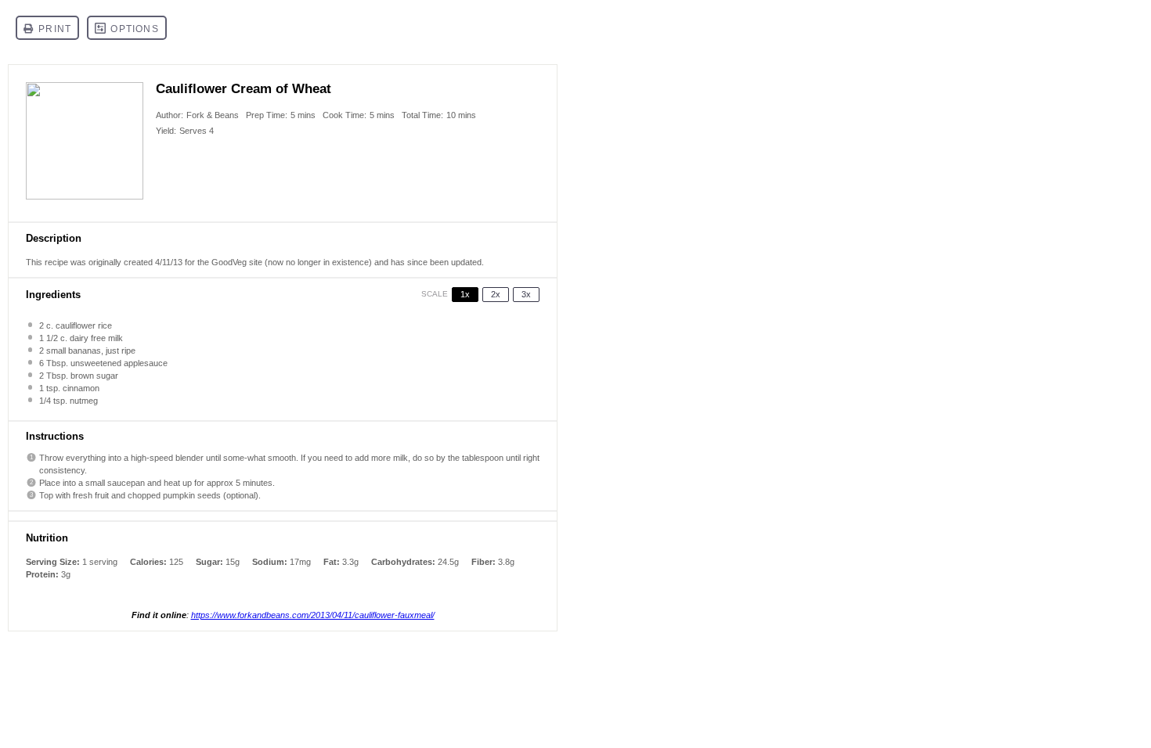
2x (495, 294)
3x (526, 294)
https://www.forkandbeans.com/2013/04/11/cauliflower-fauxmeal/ (313, 615)
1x (465, 294)
